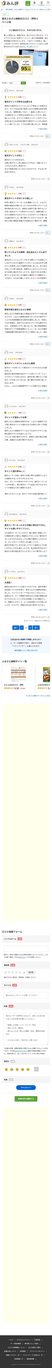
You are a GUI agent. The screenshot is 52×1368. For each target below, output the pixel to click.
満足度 (9, 965)
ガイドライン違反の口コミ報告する (38, 620)
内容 (8, 1006)
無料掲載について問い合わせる (26, 650)
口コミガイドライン (21, 1051)
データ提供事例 (15, 1343)
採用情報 (17, 1359)
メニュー (48, 5)
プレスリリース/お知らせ (31, 1355)
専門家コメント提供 (31, 1343)
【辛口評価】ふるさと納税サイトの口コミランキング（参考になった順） (28, 9)
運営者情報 (30, 1359)
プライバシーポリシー (37, 1351)
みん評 (10, 3)
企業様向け (41, 5)
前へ (16, 627)
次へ (36, 627)
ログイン (22, 957)
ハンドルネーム (10, 939)
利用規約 (23, 1351)
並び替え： (5, 83)
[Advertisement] (26, 812)
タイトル (10, 985)
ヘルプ (11, 1340)
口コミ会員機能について (16, 1347)
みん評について (32, 46)
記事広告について (10, 1351)
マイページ (34, 5)
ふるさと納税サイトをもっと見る (38, 696)
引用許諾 (37, 1340)
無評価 (31, 972)
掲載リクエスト (11, 1355)
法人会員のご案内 (34, 1347)
